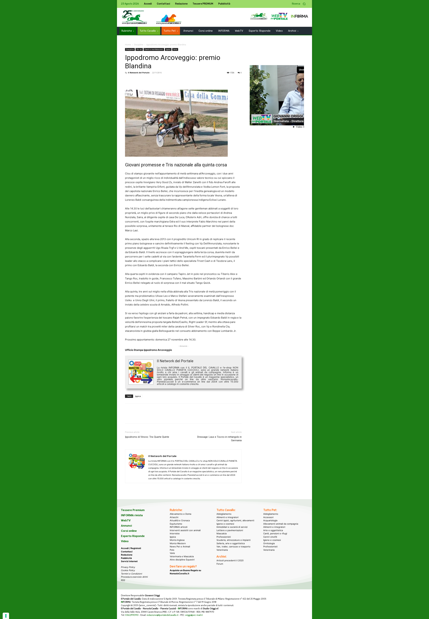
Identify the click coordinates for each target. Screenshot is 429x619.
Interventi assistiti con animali (185, 530)
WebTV (126, 520)
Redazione (126, 554)
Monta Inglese (177, 540)
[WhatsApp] (151, 80)
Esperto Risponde (133, 536)
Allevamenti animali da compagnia (280, 523)
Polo (172, 550)
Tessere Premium (133, 510)
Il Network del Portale (138, 72)
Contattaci (127, 551)
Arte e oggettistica (273, 530)
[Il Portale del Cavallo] (134, 17)
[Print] (167, 80)
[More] (174, 80)
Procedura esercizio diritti (134, 576)
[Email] (159, 80)
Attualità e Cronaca (180, 520)
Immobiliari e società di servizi (232, 527)
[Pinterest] (143, 80)
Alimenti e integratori (227, 517)
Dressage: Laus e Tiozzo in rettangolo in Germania (219, 438)
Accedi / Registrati (131, 548)
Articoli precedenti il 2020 (230, 560)
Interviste (175, 533)
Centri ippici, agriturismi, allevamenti (235, 520)
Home (128, 44)
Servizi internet (129, 561)
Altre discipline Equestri (182, 559)
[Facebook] (128, 80)
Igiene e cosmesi (225, 523)
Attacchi (174, 517)
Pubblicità (126, 558)
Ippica (168, 49)
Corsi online (129, 530)
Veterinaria (222, 550)
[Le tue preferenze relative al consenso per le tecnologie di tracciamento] (6, 616)
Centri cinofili (270, 536)
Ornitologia (269, 543)
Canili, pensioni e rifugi (275, 533)
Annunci (126, 525)
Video (125, 541)
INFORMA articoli (178, 527)
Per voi (139, 49)
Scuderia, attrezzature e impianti (234, 540)
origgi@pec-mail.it (194, 615)
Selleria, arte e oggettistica (231, 543)
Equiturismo (176, 523)
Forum (220, 563)
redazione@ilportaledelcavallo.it (162, 615)
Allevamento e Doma (180, 514)
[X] (136, 80)
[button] (300, 4)
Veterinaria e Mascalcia (182, 556)
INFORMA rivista (132, 515)
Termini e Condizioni (131, 573)
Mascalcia (222, 533)
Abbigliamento (224, 514)
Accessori (268, 517)
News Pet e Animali (180, 546)
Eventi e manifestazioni (154, 49)
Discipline (138, 44)
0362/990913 (131, 615)
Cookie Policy (128, 570)
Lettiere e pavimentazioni (230, 530)
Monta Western (178, 543)
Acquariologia (270, 520)
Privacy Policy (128, 567)
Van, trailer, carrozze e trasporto (233, 546)
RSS (123, 580)
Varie (175, 49)
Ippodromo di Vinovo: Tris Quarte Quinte (147, 436)
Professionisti (224, 536)
